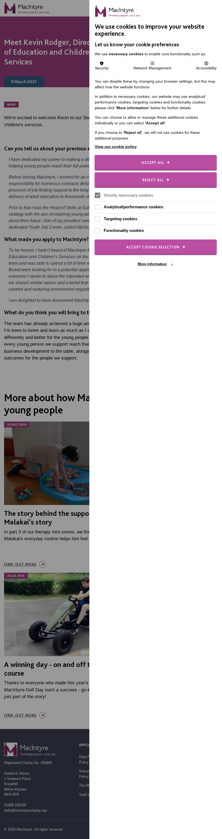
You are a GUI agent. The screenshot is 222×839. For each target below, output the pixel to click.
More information (152, 264)
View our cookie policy (116, 146)
